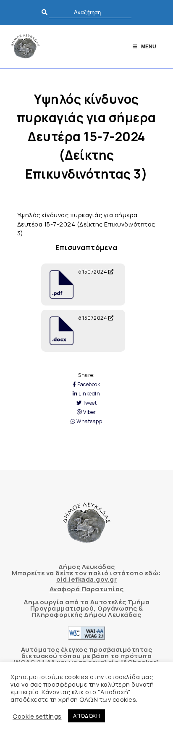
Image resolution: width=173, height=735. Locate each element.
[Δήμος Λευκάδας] (25, 46)
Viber (89, 412)
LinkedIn (89, 393)
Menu (148, 47)
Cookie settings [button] (37, 716)
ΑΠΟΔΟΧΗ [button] (86, 715)
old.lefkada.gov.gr (86, 579)
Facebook (88, 384)
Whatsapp (89, 421)
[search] (90, 12)
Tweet (89, 403)
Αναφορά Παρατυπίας (87, 589)
